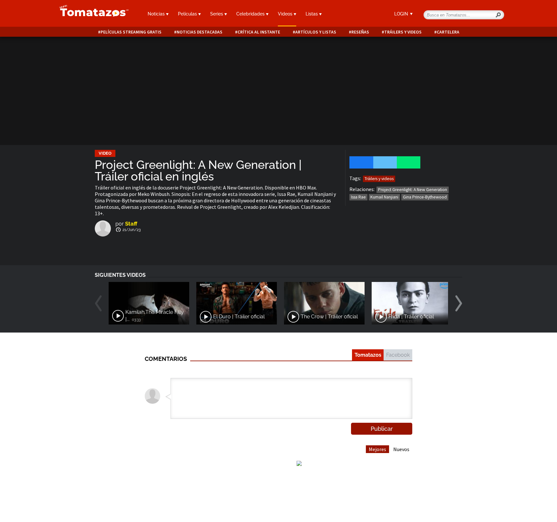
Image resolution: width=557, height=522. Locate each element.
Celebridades (251, 13)
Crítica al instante (259, 32)
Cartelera (448, 32)
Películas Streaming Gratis (131, 32)
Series (217, 13)
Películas (188, 13)
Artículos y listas (315, 32)
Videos (286, 13)
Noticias (157, 13)
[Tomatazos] (91, 14)
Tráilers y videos (403, 32)
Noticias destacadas (199, 32)
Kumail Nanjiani (384, 197)
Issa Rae (358, 197)
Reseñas (360, 32)
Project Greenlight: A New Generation (412, 189)
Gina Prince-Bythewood (425, 197)
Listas (312, 13)
